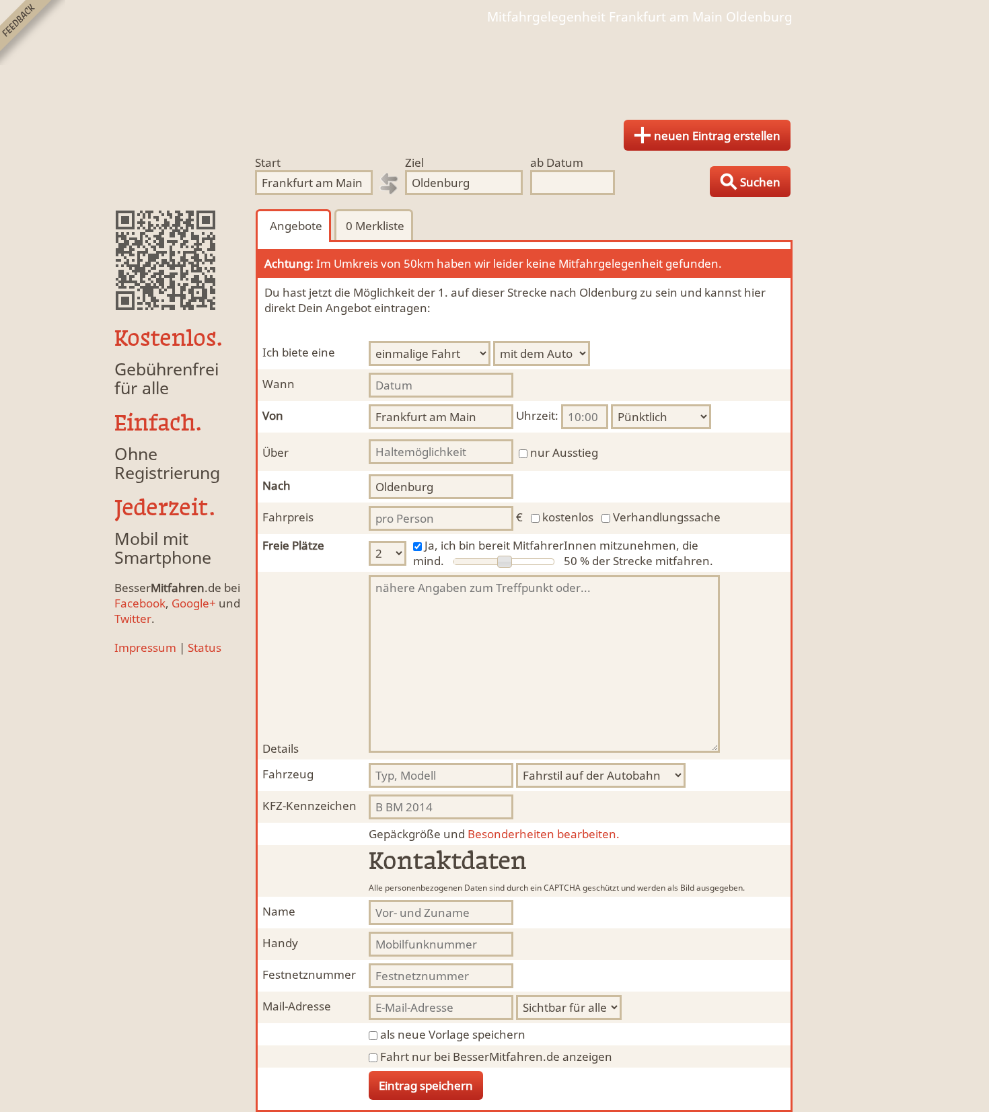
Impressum (145, 647)
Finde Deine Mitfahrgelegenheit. (494, 67)
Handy (280, 943)
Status (204, 647)
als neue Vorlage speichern (452, 1034)
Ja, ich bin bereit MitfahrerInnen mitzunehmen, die (561, 545)
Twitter (132, 618)
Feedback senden (32, 32)
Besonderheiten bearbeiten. (494, 834)
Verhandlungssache (667, 517)
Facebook (140, 603)
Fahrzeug (288, 774)
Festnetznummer (309, 974)
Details (280, 748)
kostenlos (567, 517)
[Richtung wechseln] (388, 183)
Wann (278, 384)
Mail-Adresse (296, 1006)
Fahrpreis (288, 517)
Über (275, 452)
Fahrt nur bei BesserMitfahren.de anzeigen (496, 1056)
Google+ (194, 603)
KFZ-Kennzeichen (309, 805)
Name (278, 911)
